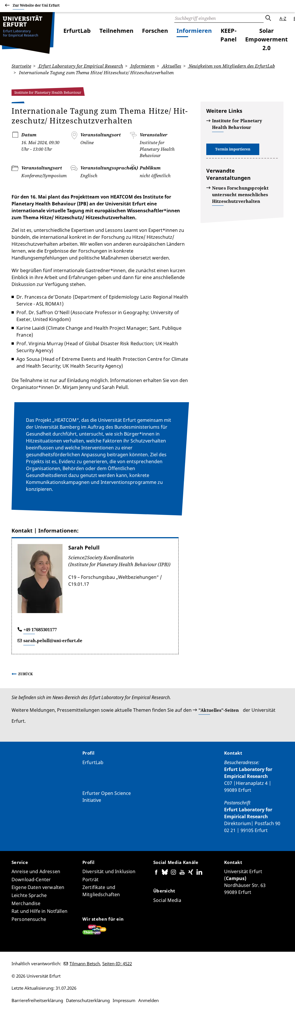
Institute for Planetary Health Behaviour (237, 124)
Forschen (155, 31)
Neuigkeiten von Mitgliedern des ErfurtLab (231, 66)
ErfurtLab (77, 31)
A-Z (282, 18)
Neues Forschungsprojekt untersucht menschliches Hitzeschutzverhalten (240, 194)
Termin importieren (232, 149)
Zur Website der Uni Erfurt (36, 5)
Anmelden (148, 1000)
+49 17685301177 (40, 629)
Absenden (268, 18)
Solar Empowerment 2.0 (266, 39)
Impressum (124, 1000)
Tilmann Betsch (84, 963)
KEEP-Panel (228, 35)
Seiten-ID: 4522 (117, 963)
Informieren (194, 31)
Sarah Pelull (84, 547)
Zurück (25, 673)
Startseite (21, 66)
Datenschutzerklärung (88, 1000)
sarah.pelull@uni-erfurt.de (52, 640)
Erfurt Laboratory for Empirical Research (80, 66)
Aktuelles (171, 66)
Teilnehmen (116, 31)
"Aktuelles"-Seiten (218, 710)
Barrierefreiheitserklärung (37, 1000)
